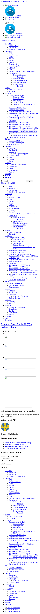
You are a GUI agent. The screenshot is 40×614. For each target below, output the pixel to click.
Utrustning (12, 121)
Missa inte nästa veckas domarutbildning (18, 443)
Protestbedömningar (19, 75)
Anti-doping (13, 47)
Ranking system (18, 99)
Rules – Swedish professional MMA (25, 130)
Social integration (14, 66)
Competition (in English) (17, 95)
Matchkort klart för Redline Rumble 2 (17, 446)
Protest (11, 57)
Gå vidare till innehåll (8, 40)
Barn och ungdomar (15, 119)
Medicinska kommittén (20, 80)
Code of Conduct (18, 102)
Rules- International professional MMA (26, 135)
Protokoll (20, 77)
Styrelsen (12, 68)
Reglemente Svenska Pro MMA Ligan (21, 117)
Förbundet (8, 51)
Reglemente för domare (16, 110)
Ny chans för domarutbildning (14, 444)
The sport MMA (18, 97)
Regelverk (8, 93)
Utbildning (8, 157)
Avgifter (11, 168)
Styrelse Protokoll (15, 55)
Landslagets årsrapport (20, 154)
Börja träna (12, 91)
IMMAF (12, 69)
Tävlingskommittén (19, 82)
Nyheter (7, 175)
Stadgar (11, 60)
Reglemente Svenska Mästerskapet (20, 111)
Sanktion (8, 163)
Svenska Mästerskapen (16, 143)
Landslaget (12, 152)
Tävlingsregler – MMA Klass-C (19, 122)
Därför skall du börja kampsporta (15, 448)
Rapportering (13, 170)
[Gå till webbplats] (20, 344)
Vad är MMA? (13, 46)
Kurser (11, 161)
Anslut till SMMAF (15, 90)
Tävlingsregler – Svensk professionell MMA (23, 128)
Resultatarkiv (13, 150)
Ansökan (12, 172)
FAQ (10, 53)
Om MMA (8, 44)
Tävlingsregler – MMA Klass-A (19, 126)
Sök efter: (4, 181)
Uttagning (12, 148)
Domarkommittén (19, 79)
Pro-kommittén (18, 84)
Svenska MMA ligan (15, 141)
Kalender (8, 174)
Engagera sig (13, 64)
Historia (11, 62)
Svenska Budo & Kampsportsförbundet (22, 71)
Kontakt (11, 58)
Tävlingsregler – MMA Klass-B (19, 124)
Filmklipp (12, 159)
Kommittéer (13, 73)
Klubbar (7, 88)
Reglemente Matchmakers (17, 108)
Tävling (7, 139)
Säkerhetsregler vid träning (17, 137)
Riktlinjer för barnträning (17, 49)
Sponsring (8, 177)
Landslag (8, 146)
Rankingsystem (14, 144)
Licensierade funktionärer (17, 164)
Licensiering (13, 166)
